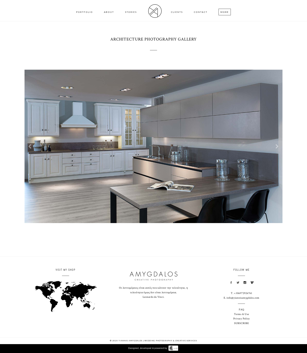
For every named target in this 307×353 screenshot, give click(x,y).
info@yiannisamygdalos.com (243, 297)
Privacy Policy (241, 318)
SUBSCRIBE (241, 323)
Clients (177, 12)
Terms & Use (241, 314)
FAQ (241, 309)
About (109, 12)
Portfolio (84, 12)
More (224, 12)
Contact (201, 12)
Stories (131, 12)
